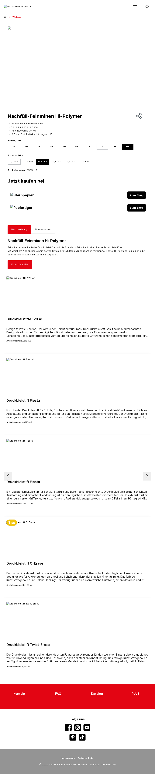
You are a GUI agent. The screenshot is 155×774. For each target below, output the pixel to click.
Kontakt (19, 693)
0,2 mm (14, 161)
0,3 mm (28, 161)
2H (26, 146)
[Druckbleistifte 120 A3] (77, 295)
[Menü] (135, 7)
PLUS (136, 693)
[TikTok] (82, 737)
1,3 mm (85, 161)
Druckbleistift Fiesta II (24, 400)
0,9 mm (71, 161)
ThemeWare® (108, 764)
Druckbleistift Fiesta (23, 482)
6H (76, 146)
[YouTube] (87, 727)
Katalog (97, 693)
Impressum (68, 758)
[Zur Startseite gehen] (17, 7)
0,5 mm (42, 161)
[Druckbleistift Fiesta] (77, 458)
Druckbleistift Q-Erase (24, 563)
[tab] (19, 229)
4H (51, 146)
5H (64, 146)
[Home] (5, 17)
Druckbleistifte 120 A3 (24, 319)
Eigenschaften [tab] (43, 229)
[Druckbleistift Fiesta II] (77, 377)
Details (77, 347)
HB (127, 146)
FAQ (58, 693)
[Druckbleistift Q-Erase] (77, 540)
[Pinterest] (73, 737)
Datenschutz (86, 758)
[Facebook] (68, 727)
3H (38, 146)
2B (13, 146)
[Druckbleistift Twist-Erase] (77, 621)
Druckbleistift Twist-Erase (28, 645)
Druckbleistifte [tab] (19, 264)
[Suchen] (146, 7)
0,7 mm (57, 161)
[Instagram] (77, 727)
